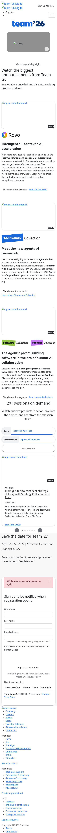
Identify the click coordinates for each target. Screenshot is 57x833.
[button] (45, 5)
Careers (10, 714)
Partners (10, 801)
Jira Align (10, 745)
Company (10, 711)
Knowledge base (14, 781)
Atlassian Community (16, 778)
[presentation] (17, 530)
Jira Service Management (18, 748)
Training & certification (17, 804)
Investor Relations (15, 724)
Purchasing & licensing (17, 775)
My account (11, 787)
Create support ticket (12, 793)
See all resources (10, 819)
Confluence (11, 751)
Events (9, 717)
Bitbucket (10, 758)
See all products (10, 763)
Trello (8, 754)
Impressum (11, 831)
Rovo (8, 738)
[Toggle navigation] (51, 15)
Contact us (11, 730)
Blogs (8, 720)
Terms (9, 828)
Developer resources (16, 811)
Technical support (15, 771)
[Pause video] (47, 49)
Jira (7, 742)
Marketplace (12, 784)
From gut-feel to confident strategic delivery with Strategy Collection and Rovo (27, 494)
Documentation (14, 808)
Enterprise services (15, 814)
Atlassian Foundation (16, 727)
